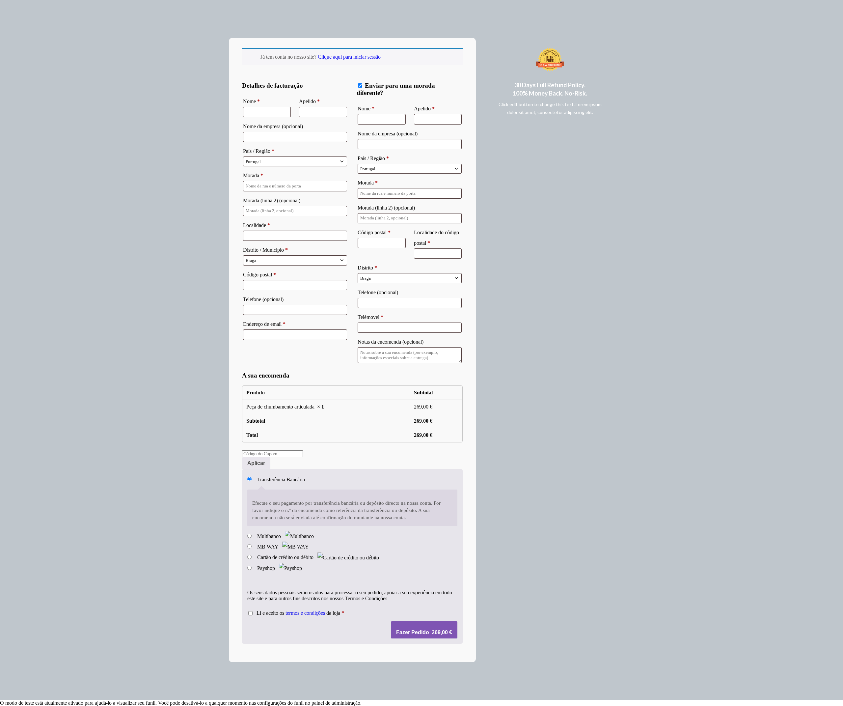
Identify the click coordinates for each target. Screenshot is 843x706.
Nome (251, 101)
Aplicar (256, 463)
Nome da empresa (273, 126)
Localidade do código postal (436, 238)
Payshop (266, 568)
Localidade (256, 225)
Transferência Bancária (281, 479)
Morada (253, 175)
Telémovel (370, 317)
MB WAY (268, 547)
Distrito (367, 267)
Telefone (263, 299)
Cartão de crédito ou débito (286, 557)
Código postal (259, 274)
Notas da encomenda (390, 342)
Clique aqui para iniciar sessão (349, 57)
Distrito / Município (265, 250)
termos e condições (305, 613)
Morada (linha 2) (271, 200)
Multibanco (269, 536)
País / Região (258, 151)
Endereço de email (264, 324)
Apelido (309, 101)
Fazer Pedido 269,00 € (424, 632)
